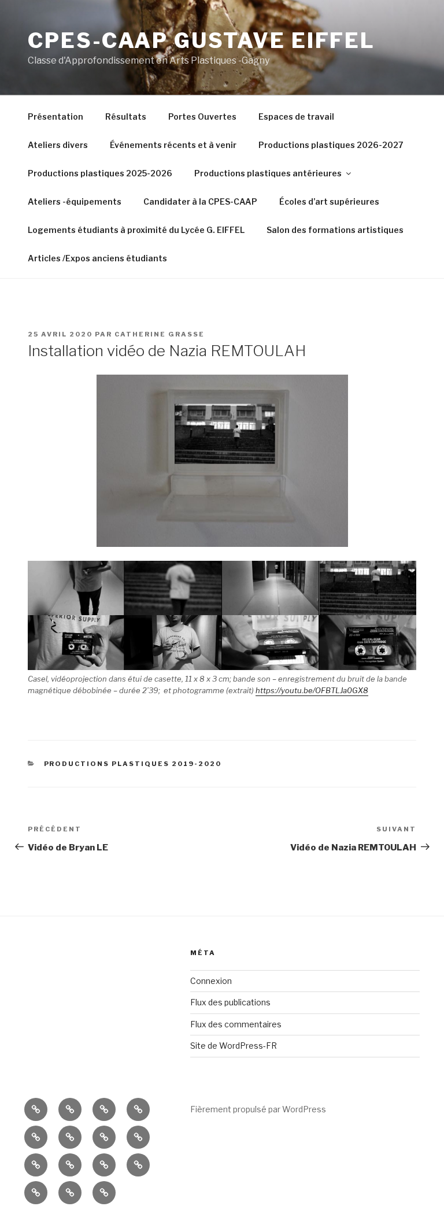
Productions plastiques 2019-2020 (133, 764)
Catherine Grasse (159, 334)
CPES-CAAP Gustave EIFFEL (201, 40)
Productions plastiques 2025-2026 (100, 173)
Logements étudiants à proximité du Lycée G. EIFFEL (136, 230)
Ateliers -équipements (74, 201)
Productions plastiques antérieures (268, 173)
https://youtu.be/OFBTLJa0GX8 (312, 690)
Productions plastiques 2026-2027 (331, 145)
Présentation (55, 116)
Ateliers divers (58, 145)
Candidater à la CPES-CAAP (200, 201)
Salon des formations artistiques (335, 230)
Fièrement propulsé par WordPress (258, 1109)
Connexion (211, 981)
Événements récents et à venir (173, 145)
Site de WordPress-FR (233, 1045)
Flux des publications (230, 1002)
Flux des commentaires (236, 1024)
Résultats (125, 116)
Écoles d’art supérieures (329, 201)
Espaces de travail (296, 116)
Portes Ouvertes (202, 116)
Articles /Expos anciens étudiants (97, 258)
